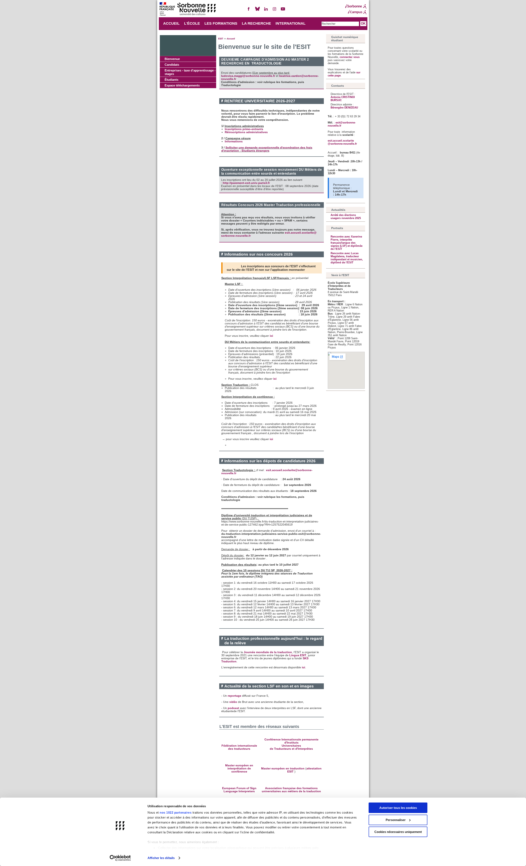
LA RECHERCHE (256, 23)
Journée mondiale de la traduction (268, 652)
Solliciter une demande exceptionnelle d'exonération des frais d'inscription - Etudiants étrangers (266, 149)
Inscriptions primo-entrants (244, 129)
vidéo (233, 701)
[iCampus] (355, 12)
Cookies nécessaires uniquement (398, 832)
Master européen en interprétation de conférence (239, 768)
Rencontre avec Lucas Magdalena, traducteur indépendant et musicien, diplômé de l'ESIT (347, 258)
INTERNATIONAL (291, 23)
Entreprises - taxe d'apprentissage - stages (190, 72)
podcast (233, 708)
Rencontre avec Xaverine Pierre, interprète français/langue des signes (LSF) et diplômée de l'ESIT (346, 242)
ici (271, 335)
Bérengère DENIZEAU (344, 107)
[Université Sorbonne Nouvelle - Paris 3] (187, 9)
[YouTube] (282, 10)
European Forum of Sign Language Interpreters (239, 790)
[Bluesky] (257, 10)
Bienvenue (172, 59)
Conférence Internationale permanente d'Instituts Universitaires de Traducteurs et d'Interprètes (291, 744)
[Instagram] (274, 10)
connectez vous (350, 57)
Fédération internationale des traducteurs (239, 747)
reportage (234, 695)
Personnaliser (396, 820)
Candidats (172, 64)
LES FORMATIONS (220, 23)
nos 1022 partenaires (175, 812)
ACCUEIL (171, 23)
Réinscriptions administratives (246, 132)
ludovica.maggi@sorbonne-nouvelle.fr (248, 75)
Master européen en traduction (283, 768)
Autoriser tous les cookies (398, 807)
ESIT (220, 38)
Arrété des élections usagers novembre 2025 (346, 216)
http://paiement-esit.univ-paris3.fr (246, 183)
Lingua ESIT (297, 655)
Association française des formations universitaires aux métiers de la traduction (291, 790)
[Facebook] (248, 10)
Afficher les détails (161, 858)
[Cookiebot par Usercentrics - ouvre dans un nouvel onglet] (120, 858)
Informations (234, 141)
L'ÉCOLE (192, 23)
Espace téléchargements (182, 85)
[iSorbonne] (355, 6)
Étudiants (171, 79)
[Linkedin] (265, 10)
